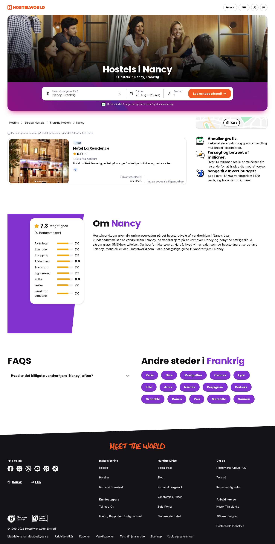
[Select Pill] (255, 7)
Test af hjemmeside (132, 536)
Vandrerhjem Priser (170, 496)
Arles (168, 387)
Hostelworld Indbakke (230, 526)
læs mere (87, 133)
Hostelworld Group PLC (231, 467)
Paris (150, 375)
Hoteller (104, 477)
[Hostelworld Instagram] (28, 469)
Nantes (189, 387)
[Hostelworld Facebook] (10, 469)
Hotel (78, 142)
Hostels (104, 467)
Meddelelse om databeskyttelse (27, 536)
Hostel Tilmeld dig (227, 506)
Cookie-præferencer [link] (180, 536)
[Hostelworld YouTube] (37, 469)
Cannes (220, 375)
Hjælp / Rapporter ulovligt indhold (120, 516)
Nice (169, 375)
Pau (197, 399)
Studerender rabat (169, 516)
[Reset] (119, 93)
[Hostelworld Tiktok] (55, 469)
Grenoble (153, 399)
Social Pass (165, 467)
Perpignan (215, 387)
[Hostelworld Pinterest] (46, 469)
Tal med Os (106, 506)
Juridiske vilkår (63, 536)
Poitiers (241, 387)
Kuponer (84, 536)
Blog (160, 477)
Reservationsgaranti (170, 487)
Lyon (241, 375)
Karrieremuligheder (228, 487)
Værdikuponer (105, 536)
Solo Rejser (165, 506)
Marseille (219, 399)
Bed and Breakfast (111, 487)
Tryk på (221, 477)
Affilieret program (227, 516)
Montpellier (193, 375)
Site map (156, 536)
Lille (149, 387)
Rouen (177, 399)
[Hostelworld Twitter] (19, 469)
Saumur (244, 399)
